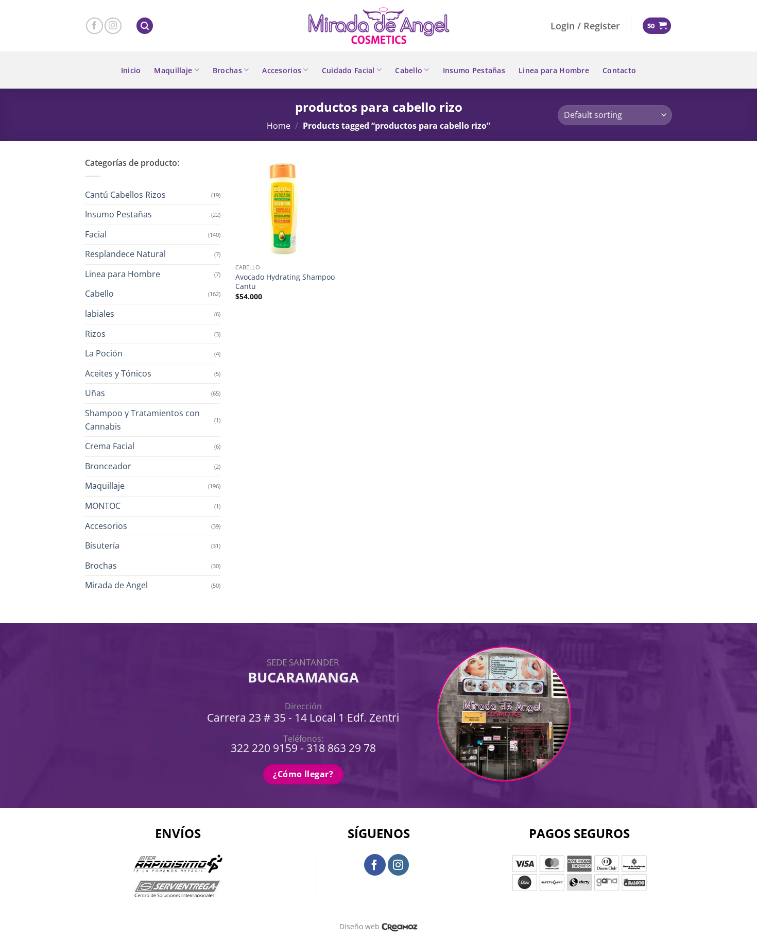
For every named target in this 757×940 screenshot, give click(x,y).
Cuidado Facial (348, 70)
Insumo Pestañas (474, 70)
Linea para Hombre (554, 70)
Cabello (408, 70)
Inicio (131, 70)
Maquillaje (173, 70)
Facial (96, 234)
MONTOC (103, 505)
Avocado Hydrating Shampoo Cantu (285, 282)
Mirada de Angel (116, 585)
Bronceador (108, 466)
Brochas (227, 70)
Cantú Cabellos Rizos (125, 194)
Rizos (95, 333)
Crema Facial (109, 446)
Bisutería (102, 545)
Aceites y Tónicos (118, 373)
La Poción (104, 353)
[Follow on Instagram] (113, 26)
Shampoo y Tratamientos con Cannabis (142, 419)
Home (278, 125)
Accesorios (281, 70)
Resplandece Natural (125, 254)
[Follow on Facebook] (94, 26)
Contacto (619, 70)
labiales (99, 313)
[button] (144, 26)
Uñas (95, 393)
